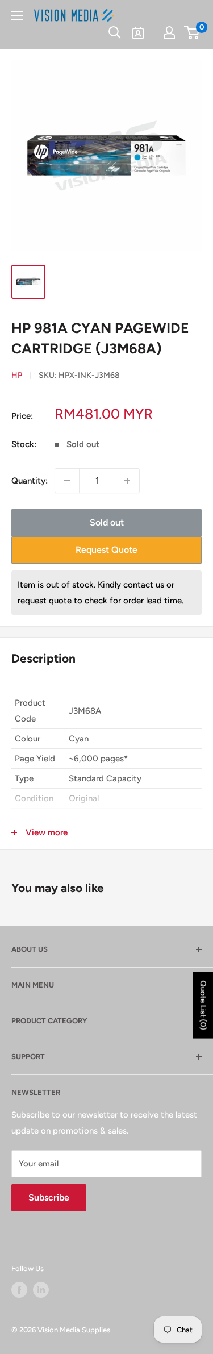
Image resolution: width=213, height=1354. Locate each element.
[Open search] (114, 32)
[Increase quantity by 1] (127, 481)
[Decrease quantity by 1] (67, 481)
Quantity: (29, 481)
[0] (192, 32)
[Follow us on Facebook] (19, 1290)
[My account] (169, 32)
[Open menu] (17, 15)
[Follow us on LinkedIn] (41, 1290)
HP (16, 375)
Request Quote (106, 549)
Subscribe (48, 1197)
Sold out (107, 522)
